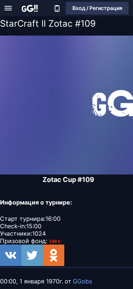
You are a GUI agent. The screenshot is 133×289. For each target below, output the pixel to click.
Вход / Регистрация (97, 8)
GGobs (82, 281)
